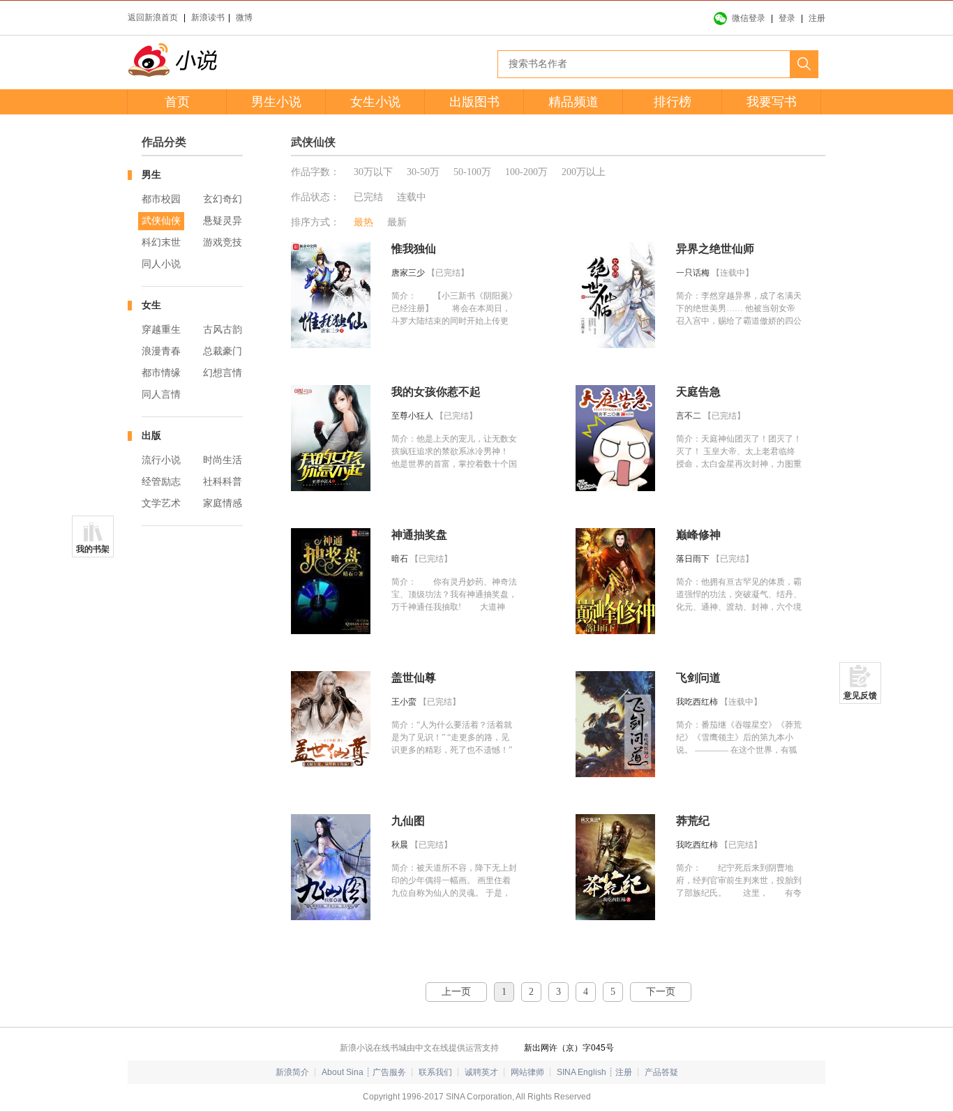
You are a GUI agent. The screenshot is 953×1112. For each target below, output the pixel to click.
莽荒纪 (693, 821)
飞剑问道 (698, 678)
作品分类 (164, 142)
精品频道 (573, 102)
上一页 (456, 991)
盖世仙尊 (413, 678)
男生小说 (276, 102)
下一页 (660, 991)
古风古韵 (222, 329)
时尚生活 (222, 460)
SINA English (581, 1072)
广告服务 (389, 1072)
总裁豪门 (222, 351)
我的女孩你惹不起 (436, 392)
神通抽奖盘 (419, 535)
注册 (817, 18)
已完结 (368, 197)
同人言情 (161, 394)
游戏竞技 (222, 242)
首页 (177, 102)
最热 (363, 222)
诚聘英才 (481, 1072)
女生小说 (375, 102)
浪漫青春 (161, 351)
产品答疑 (661, 1072)
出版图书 (474, 102)
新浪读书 (208, 17)
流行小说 (161, 460)
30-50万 (423, 172)
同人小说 (161, 264)
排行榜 (672, 102)
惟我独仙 (413, 249)
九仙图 (408, 821)
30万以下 (373, 172)
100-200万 (526, 172)
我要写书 (771, 102)
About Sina (342, 1072)
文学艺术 (161, 503)
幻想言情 (222, 373)
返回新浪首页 (153, 17)
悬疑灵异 (222, 221)
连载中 (411, 197)
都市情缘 (161, 373)
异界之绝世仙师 (715, 249)
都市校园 (161, 199)
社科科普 (222, 481)
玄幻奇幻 (222, 199)
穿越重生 (161, 329)
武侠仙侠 (161, 221)
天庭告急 (698, 392)
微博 (244, 17)
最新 (397, 222)
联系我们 (435, 1072)
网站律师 (527, 1072)
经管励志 (161, 481)
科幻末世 (161, 242)
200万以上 (584, 172)
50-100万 (472, 172)
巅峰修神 (698, 535)
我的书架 (93, 549)
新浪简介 (292, 1072)
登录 (787, 18)
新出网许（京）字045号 (569, 1048)
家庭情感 (222, 503)
